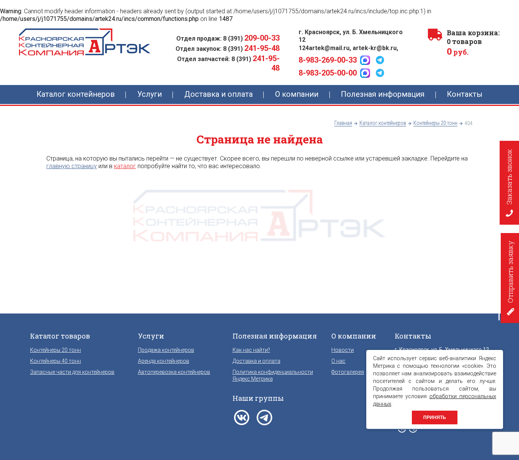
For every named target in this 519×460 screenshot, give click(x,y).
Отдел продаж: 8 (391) (228, 38)
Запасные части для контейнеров (72, 372)
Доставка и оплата (256, 361)
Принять (434, 417)
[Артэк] (84, 41)
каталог (125, 166)
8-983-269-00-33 (328, 60)
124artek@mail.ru (324, 48)
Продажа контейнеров (166, 350)
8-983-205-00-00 (328, 72)
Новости (342, 350)
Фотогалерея (347, 372)
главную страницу (71, 166)
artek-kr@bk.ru (375, 48)
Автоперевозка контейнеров (174, 372)
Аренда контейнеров (163, 361)
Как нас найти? (251, 350)
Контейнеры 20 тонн (55, 350)
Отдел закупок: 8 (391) (228, 48)
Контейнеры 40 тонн (55, 361)
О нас (338, 361)
